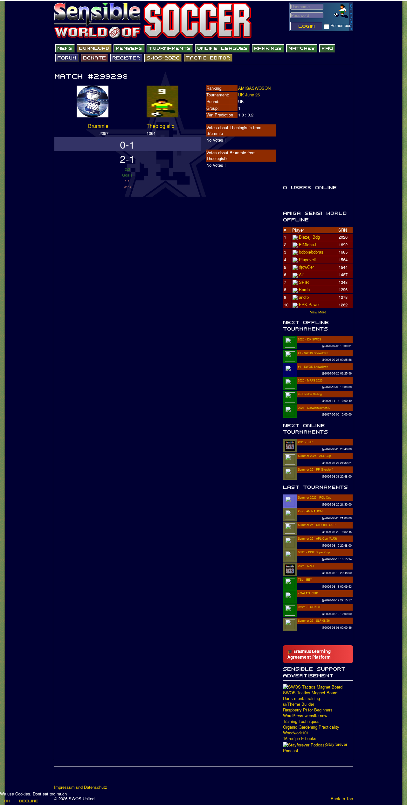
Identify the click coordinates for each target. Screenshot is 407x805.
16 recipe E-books (299, 738)
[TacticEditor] (208, 58)
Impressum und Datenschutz (80, 787)
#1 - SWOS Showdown (313, 353)
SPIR (304, 282)
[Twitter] (71, 777)
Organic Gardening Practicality (311, 727)
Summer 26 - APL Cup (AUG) (317, 538)
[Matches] (301, 48)
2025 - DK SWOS (309, 339)
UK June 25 (249, 95)
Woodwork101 (296, 733)
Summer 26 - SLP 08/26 (314, 621)
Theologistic (160, 126)
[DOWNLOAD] (94, 48)
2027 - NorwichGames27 (314, 408)
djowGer (306, 267)
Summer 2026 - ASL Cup (314, 456)
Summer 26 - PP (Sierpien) (315, 469)
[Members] (129, 48)
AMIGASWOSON (254, 88)
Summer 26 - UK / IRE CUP (316, 525)
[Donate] (94, 58)
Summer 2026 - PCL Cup (314, 497)
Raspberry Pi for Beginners (308, 710)
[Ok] (7, 801)
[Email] (96, 777)
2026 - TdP (305, 442)
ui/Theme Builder (298, 704)
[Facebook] (59, 777)
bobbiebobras (311, 252)
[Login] (306, 26)
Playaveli (307, 259)
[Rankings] (268, 48)
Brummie (98, 126)
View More (318, 311)
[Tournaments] (170, 48)
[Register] (126, 58)
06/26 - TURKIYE (309, 607)
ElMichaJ (307, 245)
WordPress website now (305, 715)
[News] (65, 48)
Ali (301, 274)
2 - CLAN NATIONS (311, 511)
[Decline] (28, 801)
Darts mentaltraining (301, 698)
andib (304, 297)
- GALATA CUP (308, 593)
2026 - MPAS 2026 (310, 380)
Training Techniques (301, 721)
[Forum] (67, 58)
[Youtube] (83, 777)
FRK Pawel (309, 304)
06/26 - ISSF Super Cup (314, 552)
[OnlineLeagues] (222, 48)
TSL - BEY (305, 580)
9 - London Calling (310, 394)
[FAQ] (327, 48)
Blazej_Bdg (309, 237)
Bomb (304, 289)
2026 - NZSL (306, 566)
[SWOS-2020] (163, 58)
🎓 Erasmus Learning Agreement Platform (309, 654)
